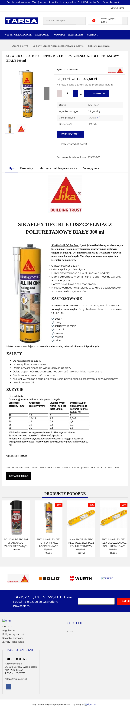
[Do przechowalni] (113, 93)
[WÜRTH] (80, 578)
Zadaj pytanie (70, 134)
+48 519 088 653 (5, 7)
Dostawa (7, 626)
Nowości (59, 35)
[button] (75, 623)
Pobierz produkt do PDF (74, 144)
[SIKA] (115, 69)
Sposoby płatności (12, 638)
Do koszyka (99, 93)
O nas (70, 631)
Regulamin (8, 630)
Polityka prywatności (14, 634)
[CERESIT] (112, 578)
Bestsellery (76, 35)
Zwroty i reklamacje (13, 641)
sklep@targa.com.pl (16, 679)
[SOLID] (49, 578)
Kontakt (92, 35)
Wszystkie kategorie (18, 35)
